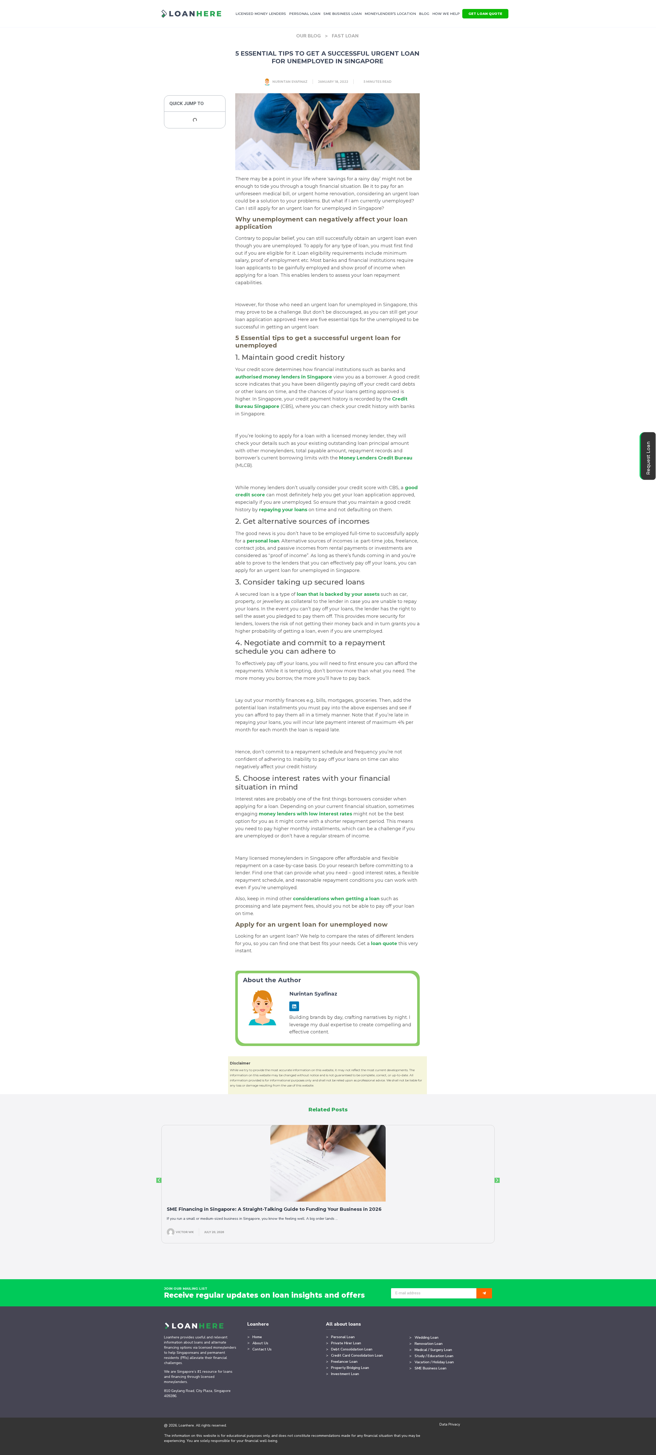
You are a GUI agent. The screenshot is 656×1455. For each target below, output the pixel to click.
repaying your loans (283, 510)
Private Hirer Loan (346, 1343)
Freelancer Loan (344, 1361)
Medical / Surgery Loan (433, 1349)
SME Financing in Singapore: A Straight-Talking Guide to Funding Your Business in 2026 (274, 1209)
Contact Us (262, 1349)
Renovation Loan (429, 1343)
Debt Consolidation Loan (351, 1349)
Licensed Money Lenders (260, 14)
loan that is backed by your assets (338, 594)
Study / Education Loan (434, 1356)
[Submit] (484, 1293)
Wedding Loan (426, 1337)
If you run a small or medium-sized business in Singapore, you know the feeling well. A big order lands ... (252, 1218)
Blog (424, 14)
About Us (260, 1343)
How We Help (446, 14)
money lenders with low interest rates (305, 814)
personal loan (263, 541)
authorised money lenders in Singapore (283, 377)
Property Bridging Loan (350, 1367)
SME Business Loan (342, 14)
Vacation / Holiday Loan (434, 1362)
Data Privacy (449, 1424)
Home (257, 1337)
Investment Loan (345, 1373)
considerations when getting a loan (336, 898)
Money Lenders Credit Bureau (375, 458)
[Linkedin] (294, 1006)
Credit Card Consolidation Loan (357, 1355)
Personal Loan (304, 14)
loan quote (384, 943)
